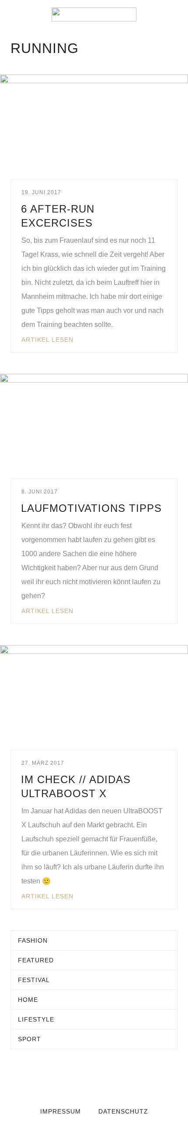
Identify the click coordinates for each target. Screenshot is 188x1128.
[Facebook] (76, 1079)
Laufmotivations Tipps (91, 508)
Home (28, 999)
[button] (13, 14)
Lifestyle (36, 1019)
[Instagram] (111, 1079)
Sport (29, 1039)
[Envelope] (59, 1079)
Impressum (60, 1111)
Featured (36, 960)
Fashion (33, 940)
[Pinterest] (129, 1079)
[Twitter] (94, 1079)
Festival (34, 979)
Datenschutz (123, 1111)
